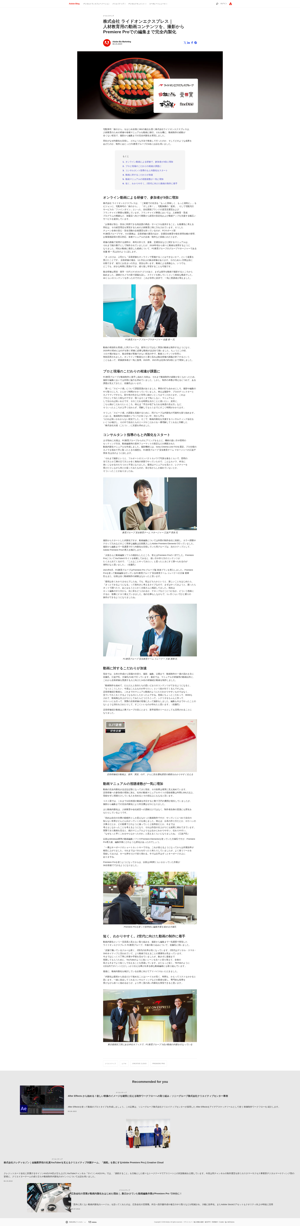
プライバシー (188, 1222)
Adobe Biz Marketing (121, 42)
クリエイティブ (108, 16)
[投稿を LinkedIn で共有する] (188, 43)
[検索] (217, 3)
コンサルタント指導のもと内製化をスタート (147, 170)
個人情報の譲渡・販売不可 (202, 1222)
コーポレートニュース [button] (157, 4)
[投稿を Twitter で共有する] (185, 43)
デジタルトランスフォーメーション (96, 4)
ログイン (223, 3)
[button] (75, 1222)
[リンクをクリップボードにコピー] (195, 43)
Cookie (221, 1222)
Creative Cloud (139, 1063)
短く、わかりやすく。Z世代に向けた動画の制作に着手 (151, 183)
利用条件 (215, 1222)
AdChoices (230, 1222)
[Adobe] (230, 3)
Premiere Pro (158, 1063)
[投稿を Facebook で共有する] (192, 43)
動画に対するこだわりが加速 (139, 175)
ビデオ (124, 1063)
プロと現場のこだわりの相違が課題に (143, 166)
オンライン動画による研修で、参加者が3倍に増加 (149, 162)
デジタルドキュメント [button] (136, 4)
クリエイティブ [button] (118, 4)
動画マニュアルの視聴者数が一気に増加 (144, 179)
